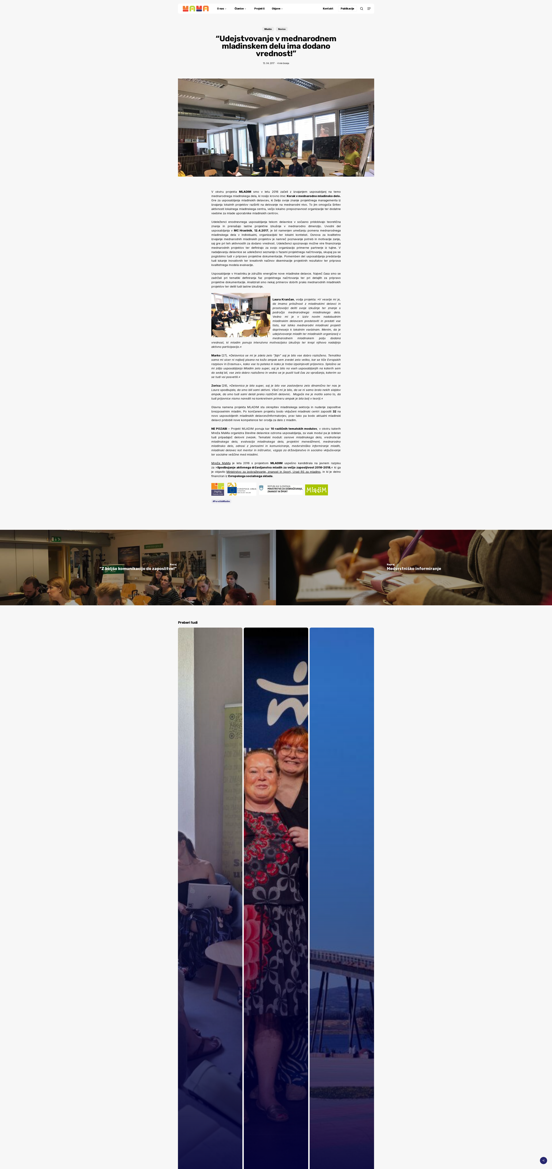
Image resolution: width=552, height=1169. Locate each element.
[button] (369, 8)
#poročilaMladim (221, 501)
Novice (281, 29)
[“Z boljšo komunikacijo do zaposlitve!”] (138, 567)
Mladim (268, 29)
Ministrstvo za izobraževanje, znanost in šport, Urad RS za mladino (273, 471)
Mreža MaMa (221, 463)
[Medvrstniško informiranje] (414, 567)
